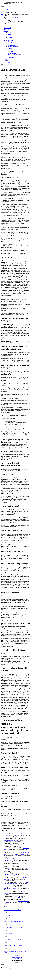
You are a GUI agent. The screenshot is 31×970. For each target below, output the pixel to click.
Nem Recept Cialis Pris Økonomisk (14, 927)
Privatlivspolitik (17, 958)
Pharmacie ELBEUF (10, 860)
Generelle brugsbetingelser (17, 957)
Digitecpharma (10, 968)
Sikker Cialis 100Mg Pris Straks (13, 945)
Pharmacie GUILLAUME (11, 840)
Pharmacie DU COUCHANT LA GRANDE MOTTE (16, 853)
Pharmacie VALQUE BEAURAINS (14, 865)
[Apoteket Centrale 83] (2, 14)
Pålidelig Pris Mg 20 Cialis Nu (12, 939)
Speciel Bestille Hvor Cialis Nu (12, 910)
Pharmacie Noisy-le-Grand (11, 844)
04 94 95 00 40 (13, 17)
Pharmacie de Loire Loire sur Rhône (16, 834)
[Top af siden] (2, 65)
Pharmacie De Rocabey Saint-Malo (17, 882)
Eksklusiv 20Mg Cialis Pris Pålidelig (14, 921)
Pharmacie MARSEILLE (11, 874)
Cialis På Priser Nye (9, 915)
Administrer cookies (17, 960)
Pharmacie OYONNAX (10, 888)
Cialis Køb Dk (8, 933)
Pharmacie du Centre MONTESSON (14, 897)
